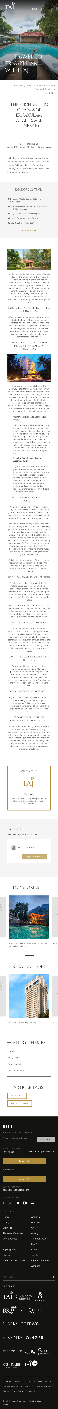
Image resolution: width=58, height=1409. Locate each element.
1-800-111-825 (8, 1152)
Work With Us (30, 1381)
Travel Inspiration (15, 1064)
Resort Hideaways (15, 1070)
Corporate (7, 1381)
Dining (6, 1222)
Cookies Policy (31, 1391)
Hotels (6, 1217)
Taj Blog (35, 1255)
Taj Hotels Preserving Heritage (23, 1022)
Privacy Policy (17, 1391)
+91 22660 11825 (10, 1170)
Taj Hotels (14, 735)
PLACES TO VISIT (19, 1103)
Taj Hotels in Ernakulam (37, 328)
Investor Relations (44, 1386)
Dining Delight (13, 1057)
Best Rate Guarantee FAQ (12, 1386)
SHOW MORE (27, 230)
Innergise (11, 1051)
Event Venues (10, 1238)
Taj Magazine (9, 1249)
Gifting (34, 1233)
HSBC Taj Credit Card (14, 1260)
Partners (6, 1391)
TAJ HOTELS (17, 1096)
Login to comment (35, 857)
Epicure (35, 1249)
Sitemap (7, 1255)
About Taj (36, 1217)
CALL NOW (24, 1161)
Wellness (7, 1228)
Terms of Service (44, 1381)
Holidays (35, 1222)
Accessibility (29, 1386)
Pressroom (18, 1381)
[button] (29, 1276)
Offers (34, 1228)
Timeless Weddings (13, 1233)
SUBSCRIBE (46, 1139)
